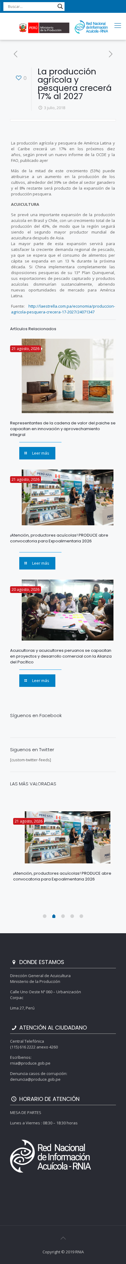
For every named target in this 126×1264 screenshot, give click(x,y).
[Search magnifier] (60, 6)
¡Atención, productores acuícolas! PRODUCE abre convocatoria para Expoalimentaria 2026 (59, 538)
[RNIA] (63, 26)
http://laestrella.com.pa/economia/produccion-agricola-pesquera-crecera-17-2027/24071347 (63, 309)
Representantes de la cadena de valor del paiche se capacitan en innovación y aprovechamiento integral (63, 428)
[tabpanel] (63, 848)
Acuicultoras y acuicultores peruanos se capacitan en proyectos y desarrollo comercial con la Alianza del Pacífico (61, 656)
